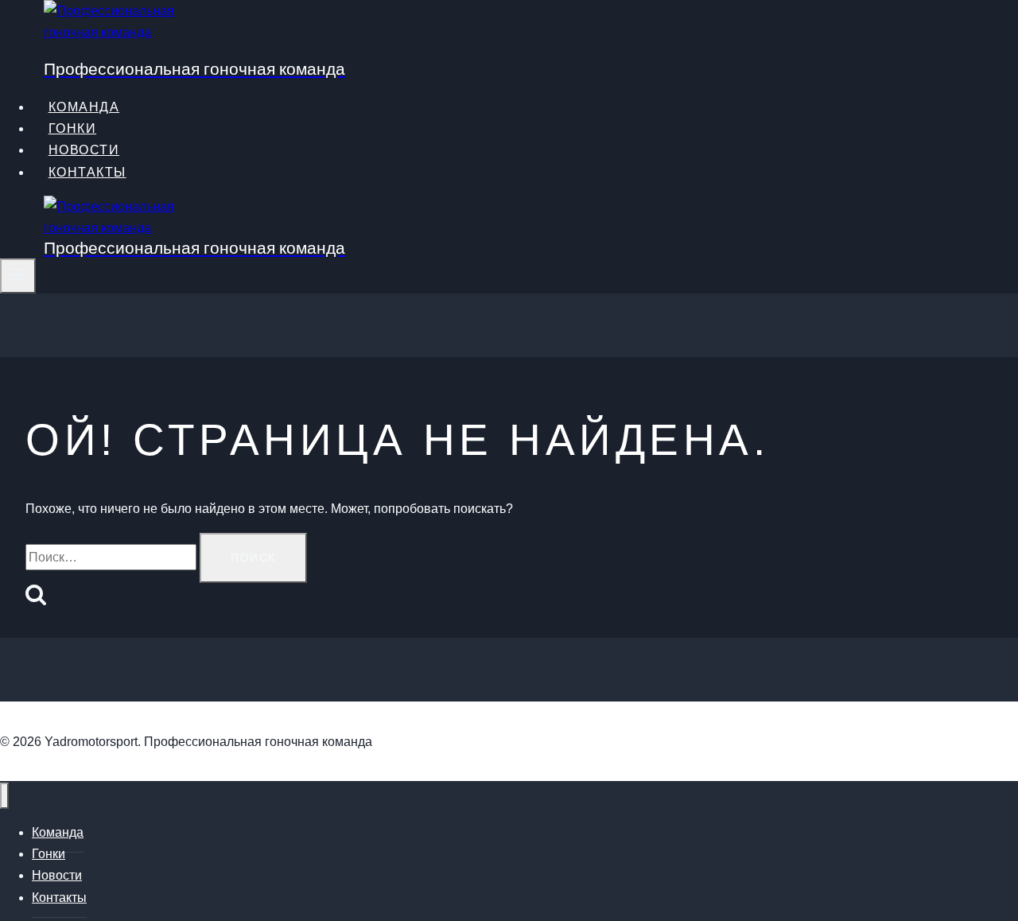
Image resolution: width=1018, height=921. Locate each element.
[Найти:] (112, 557)
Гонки (48, 854)
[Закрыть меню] (4, 796)
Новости (84, 149)
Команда (58, 832)
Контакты (87, 172)
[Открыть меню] (18, 275)
